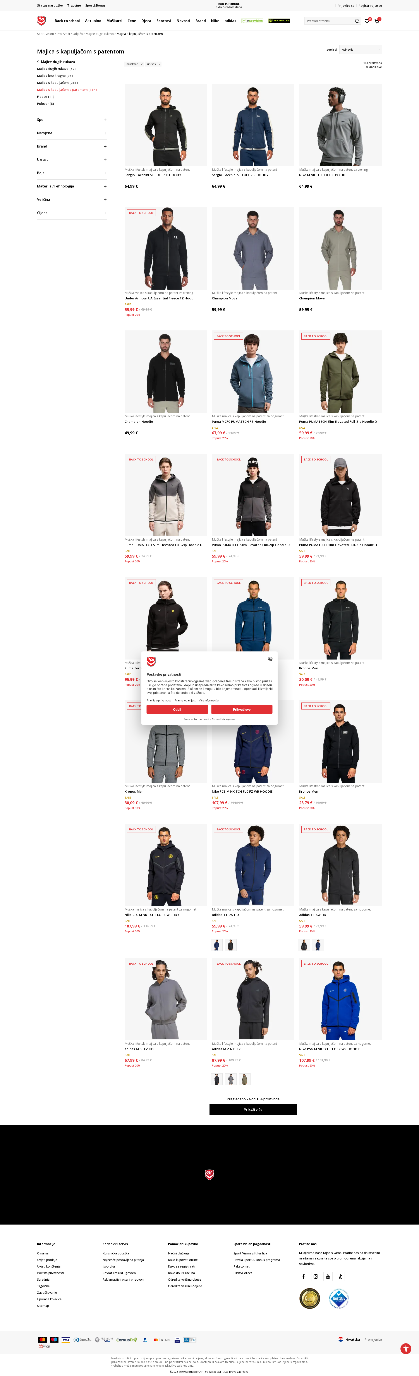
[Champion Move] (253, 248)
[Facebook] (303, 1276)
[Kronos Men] (253, 618)
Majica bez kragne (55, 75)
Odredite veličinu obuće (184, 1279)
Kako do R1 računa (181, 1273)
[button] (82, 20)
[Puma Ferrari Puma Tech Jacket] (166, 618)
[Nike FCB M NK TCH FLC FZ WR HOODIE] (253, 741)
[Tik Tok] (340, 1276)
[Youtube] (328, 1276)
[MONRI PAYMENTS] (44, 1345)
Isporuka (109, 1266)
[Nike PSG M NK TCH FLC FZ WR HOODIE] (340, 999)
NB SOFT (217, 1372)
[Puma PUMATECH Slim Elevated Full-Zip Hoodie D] (340, 371)
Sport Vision (45, 34)
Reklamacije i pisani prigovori (123, 1279)
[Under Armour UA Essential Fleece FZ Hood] (166, 248)
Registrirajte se (370, 5)
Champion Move (224, 298)
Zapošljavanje (47, 1292)
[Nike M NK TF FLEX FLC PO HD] (340, 125)
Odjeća (78, 34)
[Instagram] (315, 1276)
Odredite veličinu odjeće (185, 1286)
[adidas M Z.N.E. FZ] (253, 999)
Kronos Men (308, 668)
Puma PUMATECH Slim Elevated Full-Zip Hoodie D (338, 421)
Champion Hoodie (139, 421)
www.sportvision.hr (191, 1372)
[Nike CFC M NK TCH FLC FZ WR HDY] (166, 865)
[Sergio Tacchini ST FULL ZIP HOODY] (166, 125)
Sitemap (43, 1306)
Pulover (45, 103)
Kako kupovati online (183, 1260)
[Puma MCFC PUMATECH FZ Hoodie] (253, 371)
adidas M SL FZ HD (139, 1049)
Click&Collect (243, 1273)
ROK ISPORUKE (210, 3)
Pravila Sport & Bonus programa (257, 1260)
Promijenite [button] (373, 1339)
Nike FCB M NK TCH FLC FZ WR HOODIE (242, 791)
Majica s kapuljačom (57, 82)
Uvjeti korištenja (48, 1266)
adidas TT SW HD (225, 914)
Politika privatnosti (50, 1273)
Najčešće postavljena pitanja (123, 1260)
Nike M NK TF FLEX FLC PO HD (322, 175)
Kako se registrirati (181, 1266)
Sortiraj (331, 50)
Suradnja (43, 1279)
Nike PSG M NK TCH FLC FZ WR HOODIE (329, 1049)
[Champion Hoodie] (166, 371)
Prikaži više (253, 1109)
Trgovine (43, 1286)
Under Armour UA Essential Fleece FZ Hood (159, 298)
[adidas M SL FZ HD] (166, 999)
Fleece (45, 96)
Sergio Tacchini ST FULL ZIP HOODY (153, 175)
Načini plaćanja (178, 1253)
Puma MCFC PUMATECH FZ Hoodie (239, 421)
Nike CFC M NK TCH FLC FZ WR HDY (152, 914)
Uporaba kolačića (49, 1299)
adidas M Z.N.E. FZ (226, 1049)
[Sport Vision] (41, 20)
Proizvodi (63, 34)
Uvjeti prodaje (47, 1260)
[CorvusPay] (127, 1339)
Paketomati (242, 1266)
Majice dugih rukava (100, 34)
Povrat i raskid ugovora (119, 1273)
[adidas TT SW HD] (253, 865)
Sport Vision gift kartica (250, 1253)
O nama (42, 1253)
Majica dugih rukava (56, 68)
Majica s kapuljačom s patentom (67, 89)
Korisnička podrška (116, 1253)
